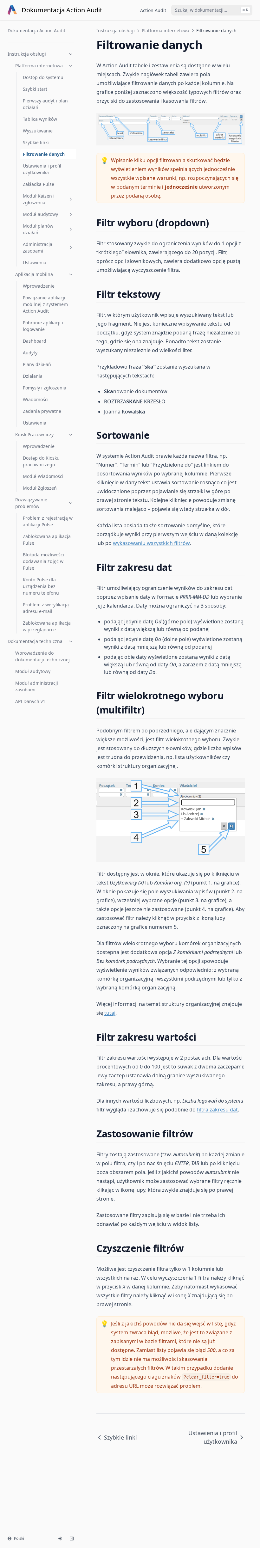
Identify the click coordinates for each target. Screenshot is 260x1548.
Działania (32, 376)
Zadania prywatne (42, 411)
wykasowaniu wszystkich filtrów (151, 543)
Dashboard (34, 341)
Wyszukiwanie (38, 131)
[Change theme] (60, 1538)
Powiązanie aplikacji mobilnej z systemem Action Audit (45, 304)
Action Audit (153, 10)
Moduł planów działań (38, 229)
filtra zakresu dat (217, 1109)
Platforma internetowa (39, 66)
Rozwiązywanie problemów (31, 503)
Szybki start (35, 89)
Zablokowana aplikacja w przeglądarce (47, 626)
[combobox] (211, 10)
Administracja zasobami (37, 247)
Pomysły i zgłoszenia (44, 388)
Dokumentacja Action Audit (36, 31)
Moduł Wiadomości (43, 476)
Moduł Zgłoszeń (40, 488)
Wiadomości (36, 399)
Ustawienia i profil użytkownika (42, 169)
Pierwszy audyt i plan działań (45, 104)
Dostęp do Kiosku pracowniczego (41, 461)
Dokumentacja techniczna (35, 641)
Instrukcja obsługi (27, 54)
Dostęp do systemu (43, 77)
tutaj (109, 1012)
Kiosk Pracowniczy (34, 434)
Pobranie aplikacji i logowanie (43, 326)
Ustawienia (34, 263)
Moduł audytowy (40, 214)
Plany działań (37, 364)
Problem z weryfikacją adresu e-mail (46, 608)
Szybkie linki (36, 142)
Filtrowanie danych (44, 154)
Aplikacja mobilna (34, 274)
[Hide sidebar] (71, 1538)
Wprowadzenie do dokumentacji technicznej (42, 656)
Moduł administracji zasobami (36, 686)
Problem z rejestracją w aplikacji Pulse (48, 521)
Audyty (30, 353)
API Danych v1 (30, 701)
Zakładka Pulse (38, 184)
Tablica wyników (40, 119)
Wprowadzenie (39, 286)
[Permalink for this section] (214, 222)
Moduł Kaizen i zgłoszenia (39, 199)
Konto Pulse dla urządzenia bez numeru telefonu (41, 586)
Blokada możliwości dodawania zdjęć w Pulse (43, 561)
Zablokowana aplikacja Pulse (47, 539)
